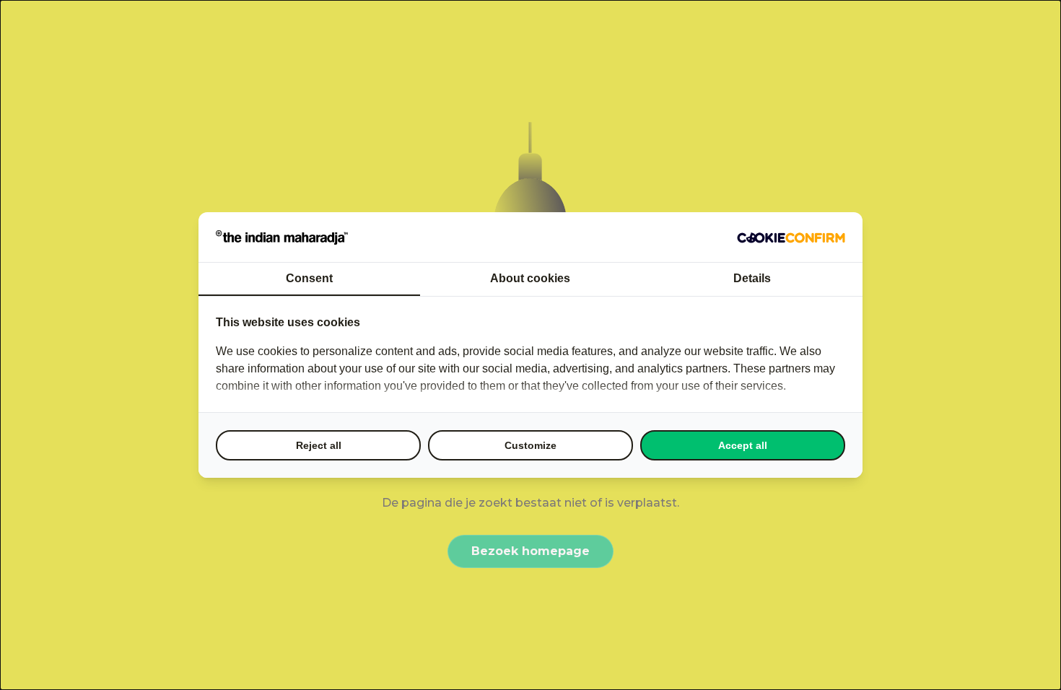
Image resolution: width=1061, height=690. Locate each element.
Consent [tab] (309, 278)
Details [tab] (752, 278)
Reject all (318, 445)
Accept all (742, 445)
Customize (530, 445)
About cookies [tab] (530, 278)
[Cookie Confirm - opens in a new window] (791, 237)
